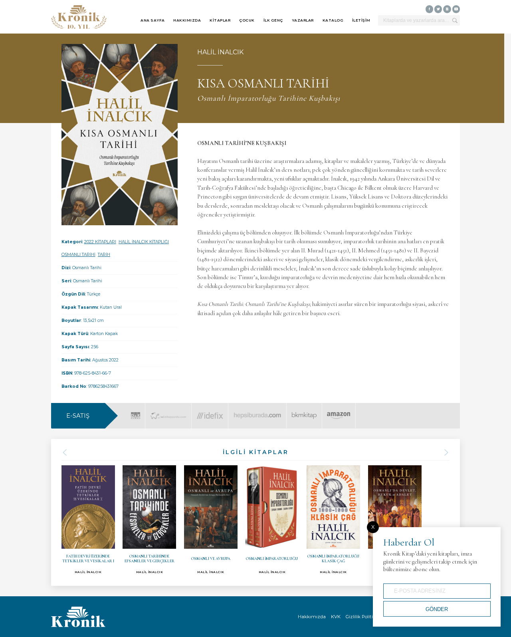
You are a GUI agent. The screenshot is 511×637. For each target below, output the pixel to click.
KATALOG (333, 20)
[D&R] (135, 411)
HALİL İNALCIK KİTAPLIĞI (144, 241)
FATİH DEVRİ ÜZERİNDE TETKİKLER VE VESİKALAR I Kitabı (88, 519)
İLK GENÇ (273, 20)
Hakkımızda (312, 616)
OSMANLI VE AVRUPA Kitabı (211, 519)
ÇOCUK (247, 20)
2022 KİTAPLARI (100, 241)
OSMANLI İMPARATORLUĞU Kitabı (272, 519)
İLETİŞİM (361, 20)
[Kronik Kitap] (79, 17)
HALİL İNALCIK (220, 52)
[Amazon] (338, 411)
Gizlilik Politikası (364, 616)
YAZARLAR (303, 20)
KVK (336, 616)
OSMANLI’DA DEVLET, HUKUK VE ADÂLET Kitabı (395, 519)
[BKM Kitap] (304, 411)
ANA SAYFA (153, 20)
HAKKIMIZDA (187, 20)
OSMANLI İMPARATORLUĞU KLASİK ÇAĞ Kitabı (333, 519)
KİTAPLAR (220, 20)
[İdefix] (210, 411)
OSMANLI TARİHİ (78, 254)
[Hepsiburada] (257, 411)
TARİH (104, 254)
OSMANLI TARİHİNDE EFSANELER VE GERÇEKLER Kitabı (149, 519)
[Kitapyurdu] (168, 411)
